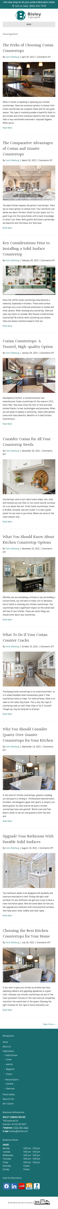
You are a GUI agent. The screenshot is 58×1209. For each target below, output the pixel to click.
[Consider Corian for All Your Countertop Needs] (29, 476)
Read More (7, 127)
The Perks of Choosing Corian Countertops (28, 48)
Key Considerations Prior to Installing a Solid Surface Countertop (26, 249)
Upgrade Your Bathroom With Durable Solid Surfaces (28, 839)
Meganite (10, 1069)
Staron (9, 1074)
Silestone (10, 1088)
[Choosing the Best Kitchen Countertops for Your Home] (29, 964)
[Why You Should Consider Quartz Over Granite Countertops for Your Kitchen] (29, 772)
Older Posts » (49, 1024)
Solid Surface (11, 1055)
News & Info (8, 1098)
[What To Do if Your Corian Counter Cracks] (29, 668)
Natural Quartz (12, 1079)
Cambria (9, 1083)
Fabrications (8, 1051)
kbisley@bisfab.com (18, 1131)
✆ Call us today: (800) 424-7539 (29, 6)
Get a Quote (8, 1103)
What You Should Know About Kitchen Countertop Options (28, 540)
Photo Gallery (9, 1094)
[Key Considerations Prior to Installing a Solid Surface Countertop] (29, 279)
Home (5, 1041)
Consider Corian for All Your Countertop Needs (27, 442)
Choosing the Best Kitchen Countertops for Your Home (26, 934)
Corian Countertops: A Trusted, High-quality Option (28, 344)
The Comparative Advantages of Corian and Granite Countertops (28, 149)
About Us (7, 1046)
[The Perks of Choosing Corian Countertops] (29, 79)
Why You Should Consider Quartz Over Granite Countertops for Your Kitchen (28, 735)
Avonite (9, 1064)
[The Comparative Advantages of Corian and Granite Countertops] (29, 182)
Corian (9, 1059)
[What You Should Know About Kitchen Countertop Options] (29, 574)
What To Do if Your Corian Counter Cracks (25, 638)
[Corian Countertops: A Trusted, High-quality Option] (29, 375)
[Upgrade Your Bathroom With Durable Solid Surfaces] (29, 870)
